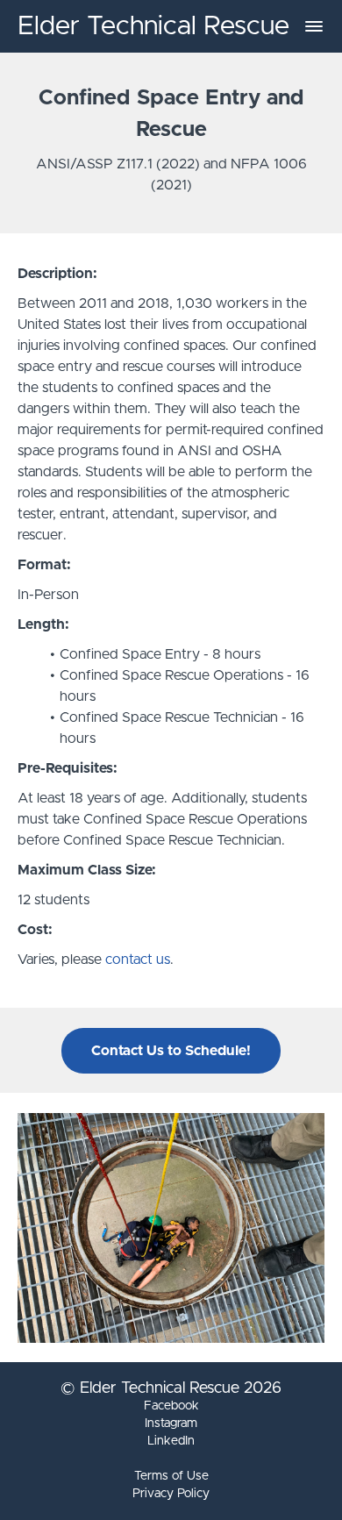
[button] (313, 26)
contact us (137, 960)
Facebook (171, 1406)
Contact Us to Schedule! (171, 1051)
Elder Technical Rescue (153, 26)
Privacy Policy (171, 1494)
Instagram (171, 1423)
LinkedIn (171, 1441)
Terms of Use (171, 1476)
